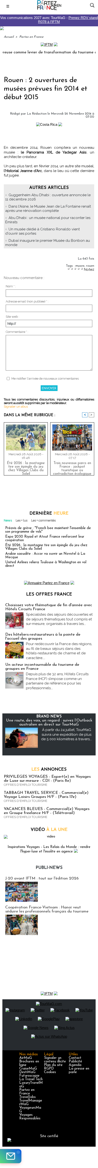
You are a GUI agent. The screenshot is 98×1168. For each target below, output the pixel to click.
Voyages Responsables (29, 1116)
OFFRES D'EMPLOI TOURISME (25, 784)
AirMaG (25, 1058)
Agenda (75, 1065)
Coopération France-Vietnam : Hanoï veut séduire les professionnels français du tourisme (46, 909)
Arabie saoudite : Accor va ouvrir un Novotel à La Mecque (45, 555)
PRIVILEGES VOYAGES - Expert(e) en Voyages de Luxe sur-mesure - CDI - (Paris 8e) (47, 779)
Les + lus (21, 520)
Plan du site (53, 1065)
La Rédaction (37, 113)
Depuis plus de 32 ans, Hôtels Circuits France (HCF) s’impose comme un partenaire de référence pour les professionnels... (57, 681)
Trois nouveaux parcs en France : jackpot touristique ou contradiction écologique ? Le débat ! (72, 467)
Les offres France (49, 594)
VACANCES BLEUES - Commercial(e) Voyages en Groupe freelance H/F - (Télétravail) (46, 811)
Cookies (50, 1072)
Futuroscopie (29, 1076)
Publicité (75, 1061)
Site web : (12, 316)
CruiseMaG (28, 1068)
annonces (49, 770)
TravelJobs (27, 1097)
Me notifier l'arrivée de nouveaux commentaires (45, 378)
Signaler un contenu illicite (55, 1059)
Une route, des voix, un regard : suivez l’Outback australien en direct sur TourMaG (49, 722)
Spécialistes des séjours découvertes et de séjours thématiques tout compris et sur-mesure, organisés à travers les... (59, 619)
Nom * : (11, 286)
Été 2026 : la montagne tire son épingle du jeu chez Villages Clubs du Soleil (26, 467)
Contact (75, 1058)
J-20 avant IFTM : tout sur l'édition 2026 (42, 878)
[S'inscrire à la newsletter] (10, 1156)
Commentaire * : (17, 332)
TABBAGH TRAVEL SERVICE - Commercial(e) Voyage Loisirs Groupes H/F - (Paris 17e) (46, 795)
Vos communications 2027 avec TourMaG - (49, 20)
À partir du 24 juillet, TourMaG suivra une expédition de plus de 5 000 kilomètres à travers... (66, 734)
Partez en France (31, 36)
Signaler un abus (16, 406)
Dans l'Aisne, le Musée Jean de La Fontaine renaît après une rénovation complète (48, 208)
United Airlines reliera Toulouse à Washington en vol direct (45, 564)
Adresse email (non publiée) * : (27, 301)
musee (79, 265)
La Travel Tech (31, 1079)
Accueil (9, 36)
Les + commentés (43, 520)
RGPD (49, 1068)
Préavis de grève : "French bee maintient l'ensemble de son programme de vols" (48, 530)
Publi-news (49, 868)
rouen (90, 265)
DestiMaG (27, 1072)
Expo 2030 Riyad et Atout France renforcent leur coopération (44, 538)
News (8, 520)
